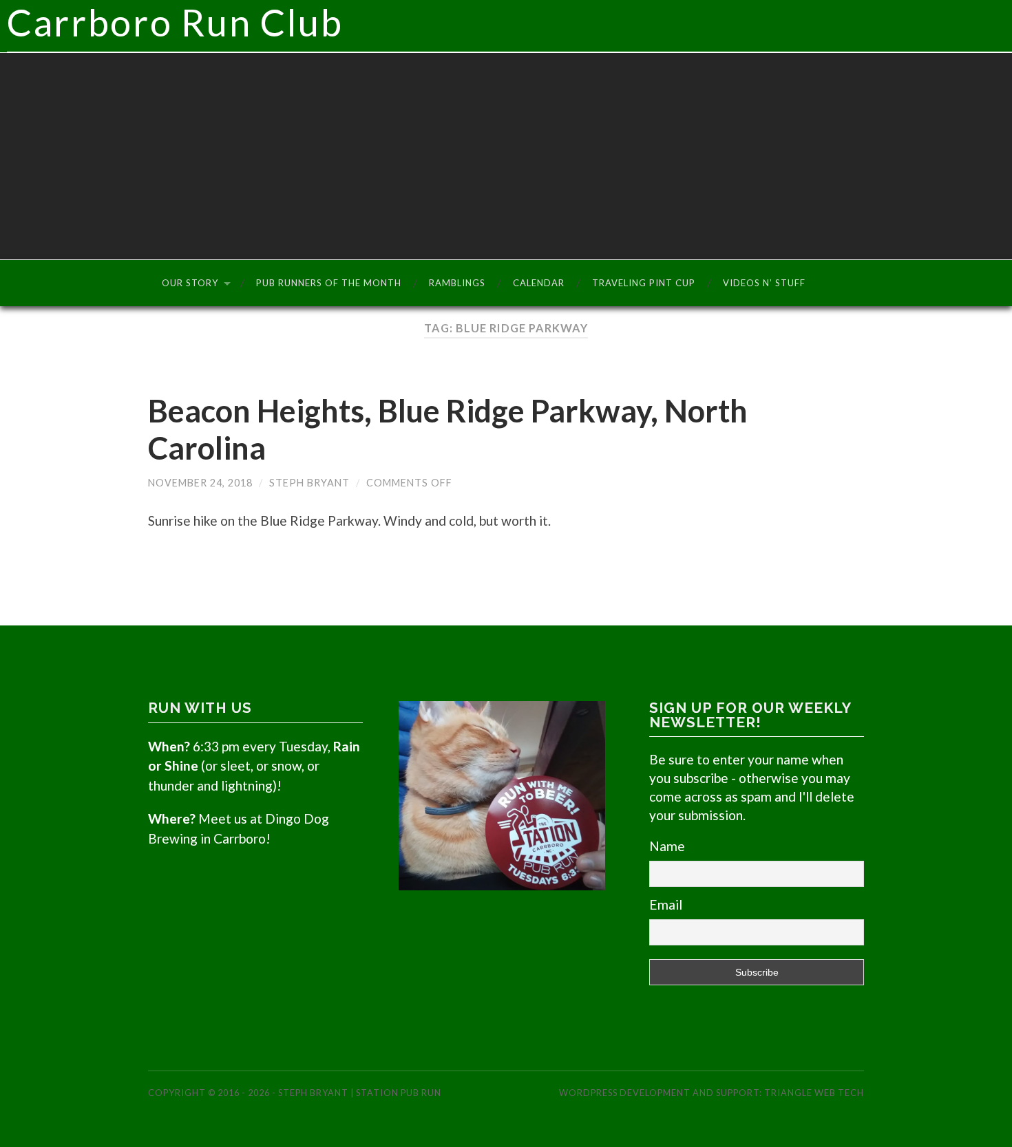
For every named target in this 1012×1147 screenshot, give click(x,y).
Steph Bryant (309, 483)
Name (667, 846)
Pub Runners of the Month (328, 282)
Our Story (190, 282)
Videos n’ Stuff (764, 282)
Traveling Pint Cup (643, 282)
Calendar (539, 282)
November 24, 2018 (200, 483)
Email (665, 904)
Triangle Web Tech (814, 1092)
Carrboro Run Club (175, 22)
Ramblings (457, 282)
